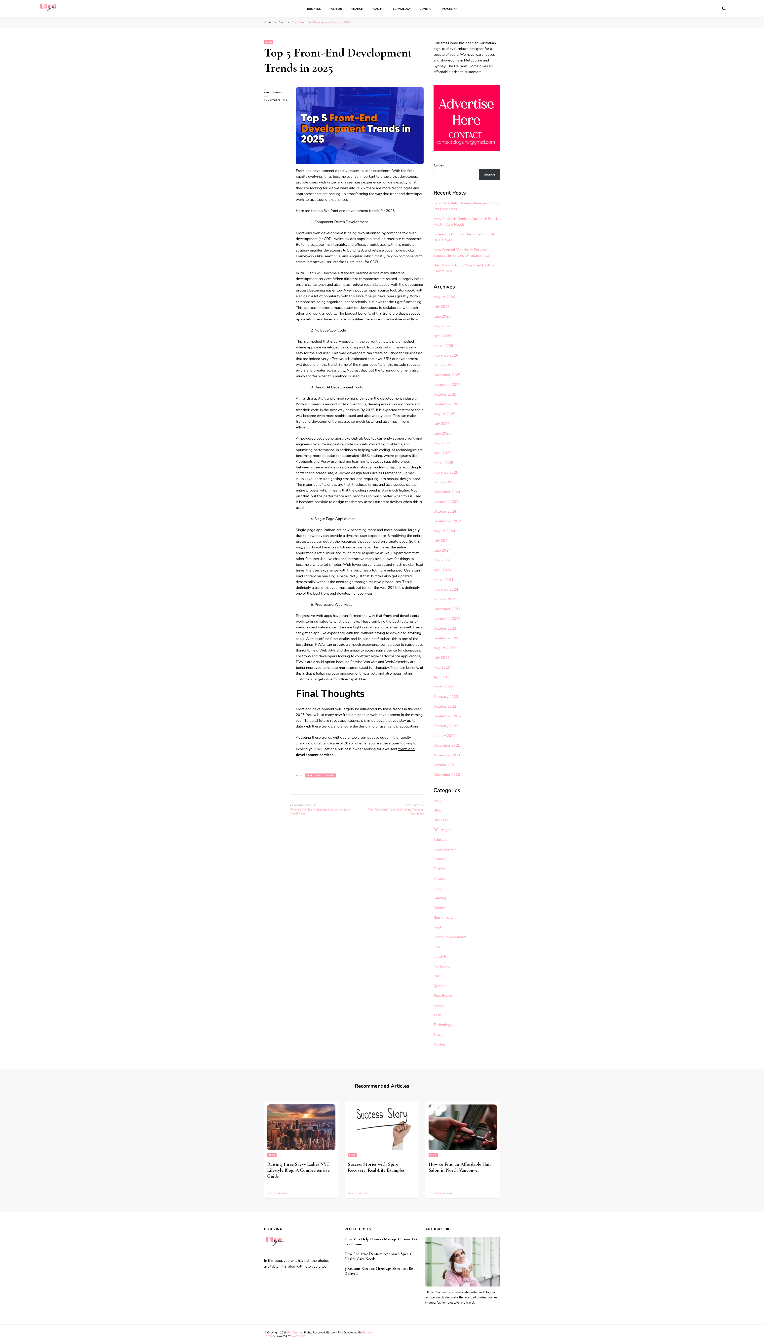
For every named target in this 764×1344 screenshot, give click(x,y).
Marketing (442, 966)
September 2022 (448, 716)
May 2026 (442, 326)
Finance (357, 9)
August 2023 (444, 648)
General (440, 907)
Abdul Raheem (273, 92)
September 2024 (448, 521)
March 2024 (443, 579)
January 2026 (445, 365)
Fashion (335, 9)
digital (316, 743)
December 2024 (447, 492)
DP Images (442, 829)
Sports (439, 1005)
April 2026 (442, 336)
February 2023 (446, 696)
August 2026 (444, 297)
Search (439, 165)
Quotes (439, 985)
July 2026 (442, 306)
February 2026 (446, 355)
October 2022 (445, 706)
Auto (437, 800)
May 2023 (442, 667)
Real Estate (443, 995)
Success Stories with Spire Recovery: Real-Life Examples (376, 1167)
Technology (401, 9)
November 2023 (447, 618)
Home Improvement (450, 937)
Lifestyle (440, 956)
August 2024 (444, 531)
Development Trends (320, 775)
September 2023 (448, 638)
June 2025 (442, 433)
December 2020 (447, 774)
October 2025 (445, 394)
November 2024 (447, 501)
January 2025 (445, 482)
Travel (439, 1034)
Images (447, 9)
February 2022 (446, 726)
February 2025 (446, 472)
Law (437, 946)
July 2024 (442, 540)
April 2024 (442, 570)
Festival (440, 868)
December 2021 (447, 745)
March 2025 (443, 462)
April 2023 (442, 677)
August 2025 (444, 414)
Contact (426, 9)
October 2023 (445, 628)
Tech (437, 1015)
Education (441, 839)
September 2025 (448, 404)
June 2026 (442, 316)
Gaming (440, 898)
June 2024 (442, 550)
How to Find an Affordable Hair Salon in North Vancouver (460, 1167)
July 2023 (442, 657)
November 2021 (447, 755)
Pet (436, 976)
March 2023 (443, 687)
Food (438, 888)
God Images (443, 917)
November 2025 (447, 384)
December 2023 (447, 609)
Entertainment (445, 849)
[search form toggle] (724, 8)
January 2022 (445, 735)
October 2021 (445, 765)
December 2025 (447, 375)
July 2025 (442, 423)
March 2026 (443, 345)
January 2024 (445, 599)
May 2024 (442, 560)
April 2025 (442, 453)
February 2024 (446, 589)
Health (376, 9)
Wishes (439, 1044)
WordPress (298, 1336)
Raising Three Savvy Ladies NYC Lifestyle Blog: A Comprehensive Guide (298, 1170)
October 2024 (445, 511)
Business (314, 9)
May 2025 (442, 443)
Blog (268, 42)
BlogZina (292, 1332)
